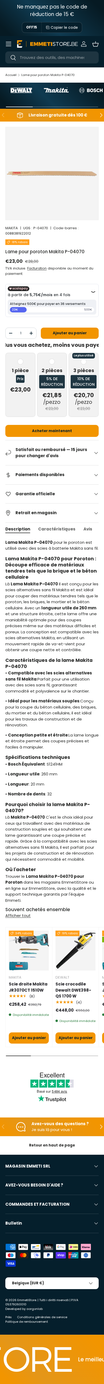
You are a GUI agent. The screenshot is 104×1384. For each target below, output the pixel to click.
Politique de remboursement (26, 1321)
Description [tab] (17, 529)
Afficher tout (18, 915)
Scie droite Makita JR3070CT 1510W (28, 987)
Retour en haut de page (52, 1145)
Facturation (37, 268)
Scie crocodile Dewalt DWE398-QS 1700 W (73, 990)
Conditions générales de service (42, 1317)
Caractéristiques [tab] (56, 529)
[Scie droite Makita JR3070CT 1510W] (29, 951)
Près (8, 1317)
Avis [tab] (87, 529)
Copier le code (64, 27)
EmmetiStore (26, 1300)
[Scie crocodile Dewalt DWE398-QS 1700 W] (75, 951)
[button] (95, 44)
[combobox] (52, 57)
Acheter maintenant (52, 430)
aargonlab (34, 1309)
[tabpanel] (52, 721)
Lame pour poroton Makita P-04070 (48, 75)
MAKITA (11, 228)
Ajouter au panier (70, 333)
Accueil (11, 75)
